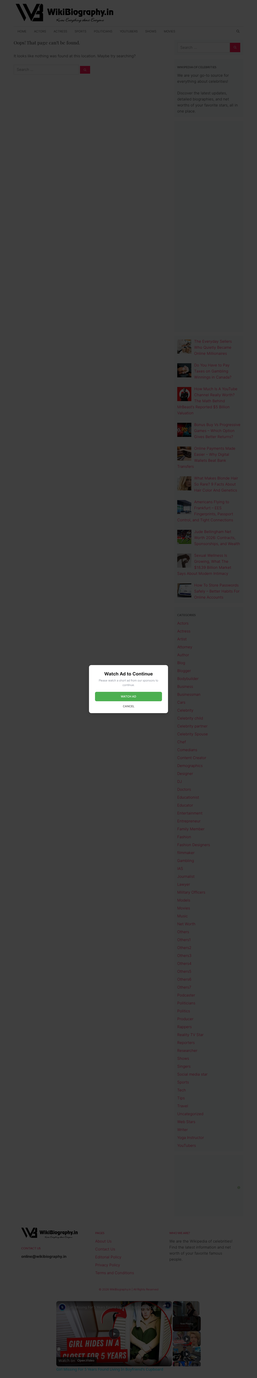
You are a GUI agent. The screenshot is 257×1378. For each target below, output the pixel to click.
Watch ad (128, 696)
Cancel (128, 706)
